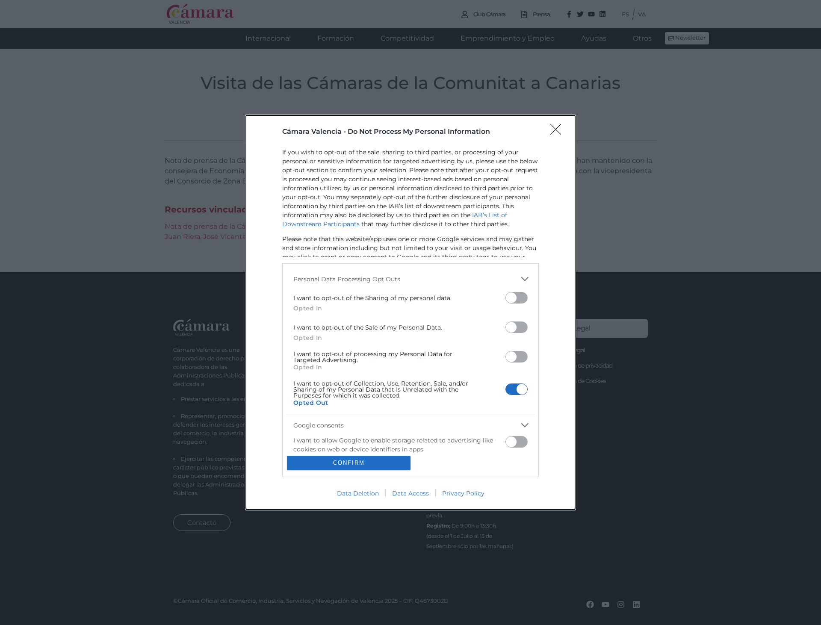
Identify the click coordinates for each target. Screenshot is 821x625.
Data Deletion (358, 493)
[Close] (558, 132)
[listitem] (410, 278)
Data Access (410, 493)
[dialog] (410, 312)
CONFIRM (349, 463)
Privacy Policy (463, 493)
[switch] (516, 298)
